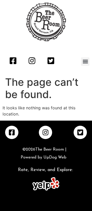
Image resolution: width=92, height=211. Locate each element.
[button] (85, 61)
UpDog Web (54, 157)
